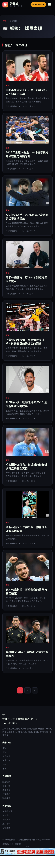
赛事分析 (6, 785)
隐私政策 (6, 827)
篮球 (4, 752)
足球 (4, 748)
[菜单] (50, 4)
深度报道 (6, 781)
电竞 (4, 768)
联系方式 (6, 819)
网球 (4, 764)
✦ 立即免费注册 (38, 4)
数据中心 (6, 794)
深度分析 (6, 760)
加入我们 (6, 815)
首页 (4, 21)
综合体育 (6, 756)
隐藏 (27, 846)
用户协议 (6, 823)
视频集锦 (6, 798)
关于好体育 (7, 811)
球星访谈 (6, 789)
